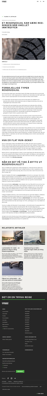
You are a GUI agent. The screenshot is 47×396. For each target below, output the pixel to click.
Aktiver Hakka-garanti (7, 339)
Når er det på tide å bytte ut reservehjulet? (15, 69)
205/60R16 (27, 317)
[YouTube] (15, 378)
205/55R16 (27, 311)
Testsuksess (5, 326)
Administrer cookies (6, 389)
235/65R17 (27, 328)
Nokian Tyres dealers (6, 354)
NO (37, 1)
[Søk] (40, 1)
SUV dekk (4, 320)
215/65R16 (27, 324)
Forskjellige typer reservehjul (11, 64)
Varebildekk (4, 322)
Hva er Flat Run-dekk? (9, 66)
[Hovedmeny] (43, 1)
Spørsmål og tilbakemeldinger (8, 361)
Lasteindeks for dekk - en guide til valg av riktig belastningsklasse (11, 249)
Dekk (3, 309)
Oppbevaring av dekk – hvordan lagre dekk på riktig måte (33, 249)
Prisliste (4, 315)
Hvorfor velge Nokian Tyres (30, 339)
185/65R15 (27, 320)
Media (26, 343)
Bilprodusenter (5, 324)
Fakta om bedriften (30, 336)
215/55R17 (27, 322)
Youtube (5, 367)
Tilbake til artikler (10, 16)
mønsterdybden (21, 175)
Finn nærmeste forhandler (8, 352)
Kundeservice (29, 349)
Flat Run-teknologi (17, 157)
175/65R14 (27, 326)
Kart (40, 386)
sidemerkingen (26, 197)
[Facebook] (8, 378)
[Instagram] (11, 378)
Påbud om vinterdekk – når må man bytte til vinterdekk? (12, 279)
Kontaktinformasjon (29, 345)
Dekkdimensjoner (28, 332)
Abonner (20, 371)
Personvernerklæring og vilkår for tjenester (30, 386)
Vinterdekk (4, 313)
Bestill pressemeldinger (7, 363)
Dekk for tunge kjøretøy (9, 328)
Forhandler (5, 349)
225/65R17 (27, 315)
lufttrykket (15, 184)
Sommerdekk (5, 311)
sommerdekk (23, 211)
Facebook (6, 365)
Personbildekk (5, 318)
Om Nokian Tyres (28, 341)
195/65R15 (27, 313)
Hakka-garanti (6, 336)
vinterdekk (15, 211)
